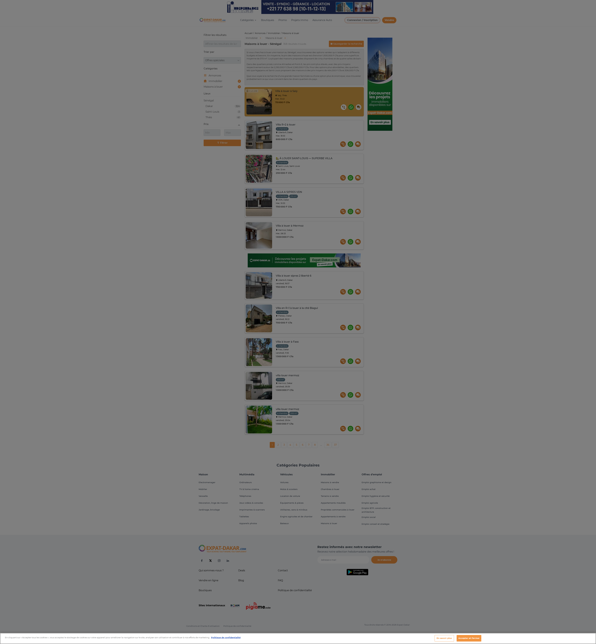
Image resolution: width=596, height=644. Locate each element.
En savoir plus (444, 638)
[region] (298, 638)
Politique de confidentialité (226, 637)
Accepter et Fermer (469, 638)
